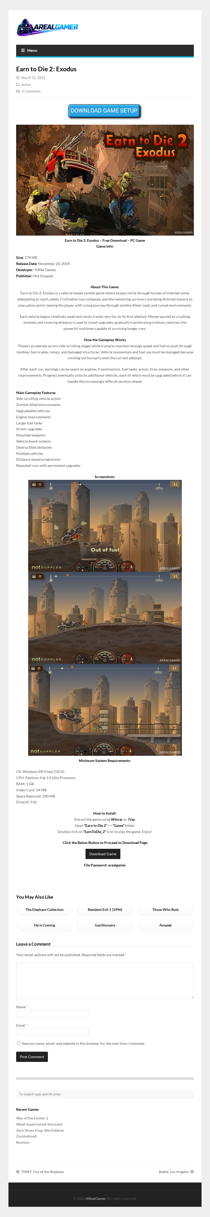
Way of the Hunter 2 (32, 1118)
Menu (32, 50)
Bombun (23, 1142)
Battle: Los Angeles (174, 1171)
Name (22, 1007)
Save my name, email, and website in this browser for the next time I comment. (83, 1043)
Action (26, 85)
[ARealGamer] (47, 27)
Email (21, 1025)
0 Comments (31, 91)
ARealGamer (96, 1198)
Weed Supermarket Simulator (39, 1124)
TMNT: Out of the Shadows (42, 1171)
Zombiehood (26, 1136)
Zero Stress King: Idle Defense (40, 1130)
